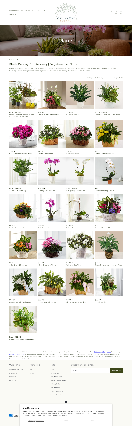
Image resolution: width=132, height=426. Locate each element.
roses (109, 352)
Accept (65, 421)
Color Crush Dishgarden (18, 265)
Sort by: (90, 78)
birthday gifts (99, 352)
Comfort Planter (72, 115)
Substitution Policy (57, 391)
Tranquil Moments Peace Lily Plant (108, 265)
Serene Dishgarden (45, 154)
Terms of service (56, 395)
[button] (29, 10)
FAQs (52, 369)
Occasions (13, 373)
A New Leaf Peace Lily (17, 191)
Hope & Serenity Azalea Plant (20, 154)
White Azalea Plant (73, 265)
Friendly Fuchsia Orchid (47, 191)
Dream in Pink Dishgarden (48, 115)
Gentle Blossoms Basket (18, 228)
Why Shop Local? (57, 377)
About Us (12, 380)
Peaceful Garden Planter (104, 228)
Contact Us (55, 373)
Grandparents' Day (16, 369)
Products (12, 377)
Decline (93, 421)
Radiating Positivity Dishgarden (107, 115)
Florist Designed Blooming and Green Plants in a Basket (21, 115)
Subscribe (116, 370)
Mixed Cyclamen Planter (47, 265)
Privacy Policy (61, 415)
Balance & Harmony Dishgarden (21, 339)
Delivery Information (58, 380)
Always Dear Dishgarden (47, 302)
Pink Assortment (73, 154)
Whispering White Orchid (76, 191)
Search (32, 369)
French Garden (101, 302)
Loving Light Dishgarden (104, 154)
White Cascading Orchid (104, 191)
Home (11, 60)
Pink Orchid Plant (45, 228)
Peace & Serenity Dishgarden (20, 302)
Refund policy (55, 388)
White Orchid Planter (74, 228)
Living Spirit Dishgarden (75, 302)
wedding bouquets (16, 354)
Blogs (32, 373)
